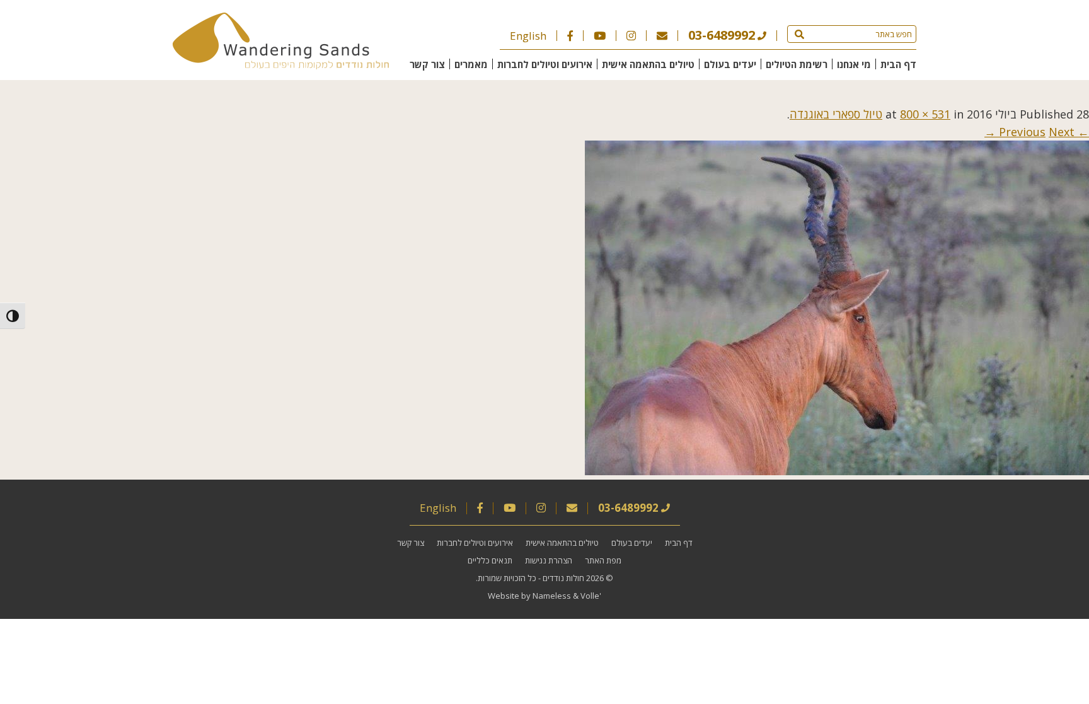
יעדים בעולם (730, 64)
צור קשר (427, 64)
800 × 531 (925, 114)
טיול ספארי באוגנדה (836, 114)
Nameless (552, 595)
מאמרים (471, 64)
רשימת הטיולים (796, 64)
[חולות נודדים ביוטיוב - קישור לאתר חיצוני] (600, 35)
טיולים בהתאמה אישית (648, 64)
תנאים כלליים (490, 560)
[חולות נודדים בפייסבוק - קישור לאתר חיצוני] (570, 35)
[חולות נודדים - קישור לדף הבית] (281, 64)
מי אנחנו (854, 64)
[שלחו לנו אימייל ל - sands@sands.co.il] (662, 35)
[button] (799, 34)
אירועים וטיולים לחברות (544, 64)
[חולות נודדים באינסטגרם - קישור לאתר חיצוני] (631, 35)
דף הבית (898, 64)
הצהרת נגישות (548, 560)
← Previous (1044, 131)
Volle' (590, 595)
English (528, 35)
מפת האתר (603, 560)
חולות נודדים (563, 578)
